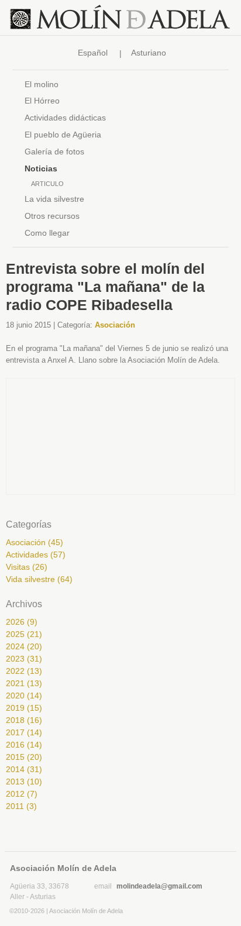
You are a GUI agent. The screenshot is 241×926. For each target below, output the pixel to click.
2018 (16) (24, 720)
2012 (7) (21, 793)
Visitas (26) (26, 567)
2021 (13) (24, 683)
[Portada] (120, 17)
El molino (41, 84)
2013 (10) (24, 781)
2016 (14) (24, 744)
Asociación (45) (34, 542)
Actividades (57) (36, 554)
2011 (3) (21, 806)
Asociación (115, 325)
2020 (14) (24, 695)
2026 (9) (21, 621)
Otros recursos (52, 216)
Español (93, 52)
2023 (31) (24, 658)
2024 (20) (24, 646)
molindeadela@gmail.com (159, 886)
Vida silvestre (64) (39, 579)
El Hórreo (42, 100)
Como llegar (47, 232)
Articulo (47, 183)
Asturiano (148, 52)
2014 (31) (24, 769)
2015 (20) (24, 757)
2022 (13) (24, 671)
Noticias (41, 168)
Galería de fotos (54, 151)
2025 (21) (24, 634)
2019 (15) (24, 707)
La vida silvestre (54, 199)
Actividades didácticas (65, 117)
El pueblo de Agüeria (63, 134)
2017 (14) (24, 732)
